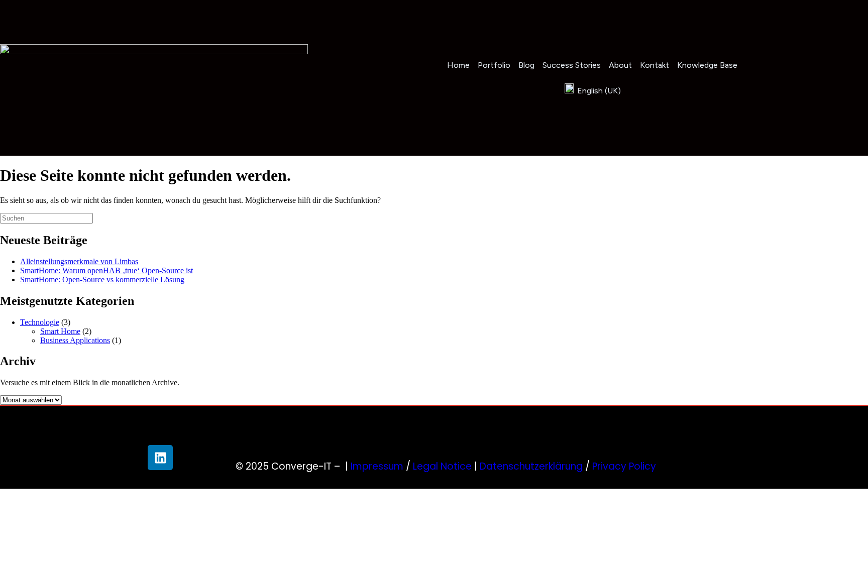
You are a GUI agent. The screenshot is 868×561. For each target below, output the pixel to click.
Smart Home (60, 331)
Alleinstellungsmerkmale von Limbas (79, 261)
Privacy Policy (624, 466)
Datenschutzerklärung (531, 466)
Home (458, 65)
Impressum (377, 466)
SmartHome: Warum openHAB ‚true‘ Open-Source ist (106, 270)
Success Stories (571, 65)
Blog (526, 65)
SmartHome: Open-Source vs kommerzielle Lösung (102, 279)
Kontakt (654, 65)
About (620, 65)
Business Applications (75, 340)
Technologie (39, 322)
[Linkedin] (160, 457)
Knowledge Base (707, 65)
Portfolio (494, 65)
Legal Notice (442, 466)
